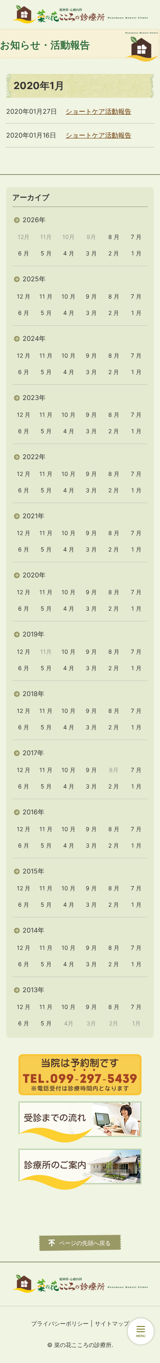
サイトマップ (112, 1323)
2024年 (34, 338)
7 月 (136, 236)
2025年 (34, 279)
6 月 (23, 253)
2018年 (33, 694)
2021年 (33, 516)
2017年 (33, 753)
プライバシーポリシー (60, 1323)
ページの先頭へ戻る (85, 1242)
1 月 (136, 253)
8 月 (113, 236)
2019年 (33, 634)
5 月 (46, 253)
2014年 (33, 930)
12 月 (23, 296)
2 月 (113, 253)
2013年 (33, 990)
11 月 (46, 296)
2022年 (34, 457)
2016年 (33, 812)
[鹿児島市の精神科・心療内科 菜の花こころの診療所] (80, 14)
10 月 (68, 296)
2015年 (33, 871)
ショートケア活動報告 (98, 111)
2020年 (34, 575)
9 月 (91, 296)
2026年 (34, 220)
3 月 (91, 253)
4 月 (68, 253)
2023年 (34, 397)
